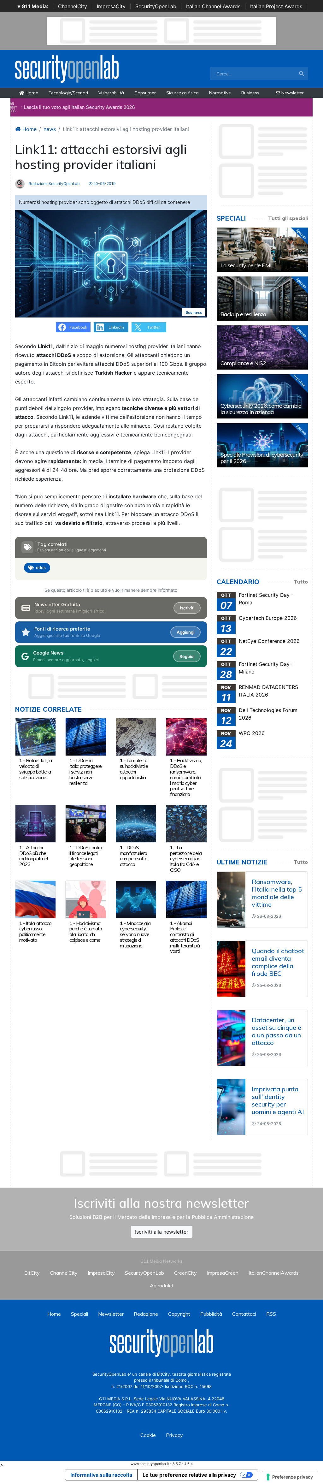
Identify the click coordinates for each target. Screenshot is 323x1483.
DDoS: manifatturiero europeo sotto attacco (133, 855)
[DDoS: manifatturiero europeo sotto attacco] (136, 823)
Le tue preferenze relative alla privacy (189, 1475)
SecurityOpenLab (155, 6)
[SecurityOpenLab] (67, 68)
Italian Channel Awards (213, 6)
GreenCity (185, 1273)
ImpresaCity (111, 6)
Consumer (145, 93)
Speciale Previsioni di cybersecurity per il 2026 (261, 458)
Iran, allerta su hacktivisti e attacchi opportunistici (134, 768)
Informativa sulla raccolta (101, 1475)
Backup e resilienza (243, 314)
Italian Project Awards (276, 6)
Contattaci (244, 1314)
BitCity (32, 1273)
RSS (271, 1314)
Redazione (146, 1314)
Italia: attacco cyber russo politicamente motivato (35, 931)
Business (250, 93)
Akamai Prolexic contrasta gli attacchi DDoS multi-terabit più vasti (185, 937)
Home (31, 93)
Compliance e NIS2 (243, 363)
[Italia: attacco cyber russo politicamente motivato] (35, 899)
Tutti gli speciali (288, 218)
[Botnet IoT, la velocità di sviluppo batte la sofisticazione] (35, 736)
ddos (41, 567)
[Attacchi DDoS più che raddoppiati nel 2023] (35, 823)
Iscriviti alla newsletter (161, 1232)
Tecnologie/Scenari (68, 93)
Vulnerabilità (111, 93)
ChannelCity (72, 6)
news (50, 129)
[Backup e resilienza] (262, 298)
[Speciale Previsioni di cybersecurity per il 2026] (262, 445)
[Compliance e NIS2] (262, 347)
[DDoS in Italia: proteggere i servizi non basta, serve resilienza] (86, 736)
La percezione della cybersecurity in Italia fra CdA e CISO (186, 858)
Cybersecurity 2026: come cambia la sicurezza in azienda (261, 409)
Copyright (179, 1314)
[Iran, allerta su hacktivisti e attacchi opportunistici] (136, 736)
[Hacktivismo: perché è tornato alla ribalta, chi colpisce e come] (86, 899)
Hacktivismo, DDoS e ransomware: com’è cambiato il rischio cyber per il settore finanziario (186, 777)
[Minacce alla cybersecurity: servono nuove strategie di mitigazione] (136, 899)
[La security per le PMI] (262, 250)
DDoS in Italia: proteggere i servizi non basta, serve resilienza (85, 771)
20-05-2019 (103, 183)
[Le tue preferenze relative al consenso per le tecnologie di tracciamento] (290, 1477)
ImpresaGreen (222, 1273)
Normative (220, 93)
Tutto (301, 581)
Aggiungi (185, 632)
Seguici (186, 656)
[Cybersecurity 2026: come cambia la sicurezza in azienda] (262, 396)
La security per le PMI (245, 265)
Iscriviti (187, 607)
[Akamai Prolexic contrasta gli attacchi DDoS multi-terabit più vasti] (186, 899)
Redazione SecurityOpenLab (53, 183)
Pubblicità (211, 1314)
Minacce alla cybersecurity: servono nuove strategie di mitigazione (135, 934)
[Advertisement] (161, 1164)
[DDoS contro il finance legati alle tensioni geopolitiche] (86, 823)
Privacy (174, 1435)
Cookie (148, 1435)
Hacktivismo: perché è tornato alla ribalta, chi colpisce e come (85, 931)
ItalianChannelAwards (274, 1273)
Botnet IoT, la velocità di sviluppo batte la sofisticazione (35, 768)
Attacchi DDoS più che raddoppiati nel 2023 (33, 855)
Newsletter (292, 93)
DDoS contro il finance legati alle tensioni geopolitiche (85, 855)
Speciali (79, 1314)
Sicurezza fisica (182, 93)
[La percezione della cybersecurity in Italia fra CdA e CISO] (186, 823)
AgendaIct (161, 1285)
